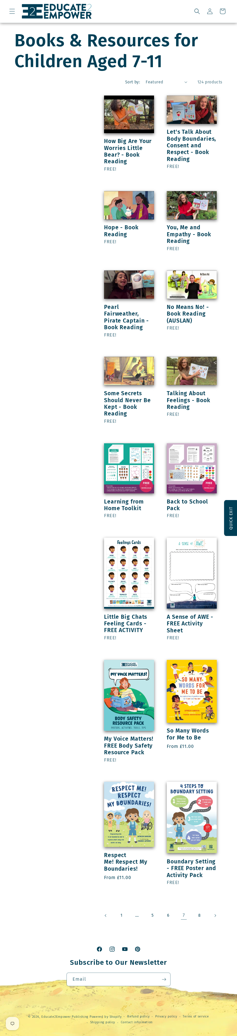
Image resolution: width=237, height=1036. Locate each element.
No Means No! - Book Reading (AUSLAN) (188, 314)
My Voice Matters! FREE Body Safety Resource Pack (128, 745)
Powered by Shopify (106, 1017)
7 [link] (184, 915)
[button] (12, 11)
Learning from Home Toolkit (124, 505)
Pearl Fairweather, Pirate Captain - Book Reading (126, 317)
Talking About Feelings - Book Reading (188, 400)
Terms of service (196, 1016)
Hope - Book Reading (121, 230)
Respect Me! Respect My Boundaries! (125, 862)
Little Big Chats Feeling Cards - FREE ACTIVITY (125, 624)
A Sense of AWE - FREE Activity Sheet (190, 624)
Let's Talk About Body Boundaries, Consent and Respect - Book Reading (191, 145)
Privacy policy (166, 1016)
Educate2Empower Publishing (64, 1017)
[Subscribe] (164, 979)
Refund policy (138, 1016)
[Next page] (215, 915)
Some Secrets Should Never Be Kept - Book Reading (127, 403)
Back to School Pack (187, 505)
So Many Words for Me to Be (188, 734)
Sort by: (132, 82)
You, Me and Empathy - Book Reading (189, 234)
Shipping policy (102, 1022)
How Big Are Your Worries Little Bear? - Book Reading (128, 151)
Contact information (137, 1022)
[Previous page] (105, 915)
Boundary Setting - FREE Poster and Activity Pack (191, 868)
